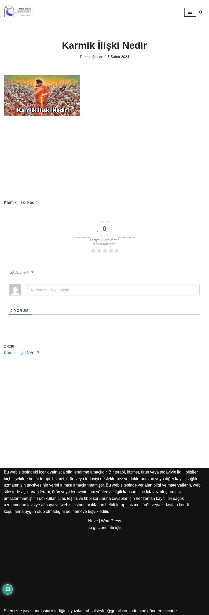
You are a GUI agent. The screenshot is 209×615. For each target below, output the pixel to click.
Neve (93, 521)
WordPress (111, 521)
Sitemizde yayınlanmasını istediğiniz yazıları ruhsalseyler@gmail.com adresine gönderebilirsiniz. (91, 611)
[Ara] (201, 12)
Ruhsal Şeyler (91, 57)
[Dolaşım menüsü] (190, 12)
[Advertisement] (104, 161)
